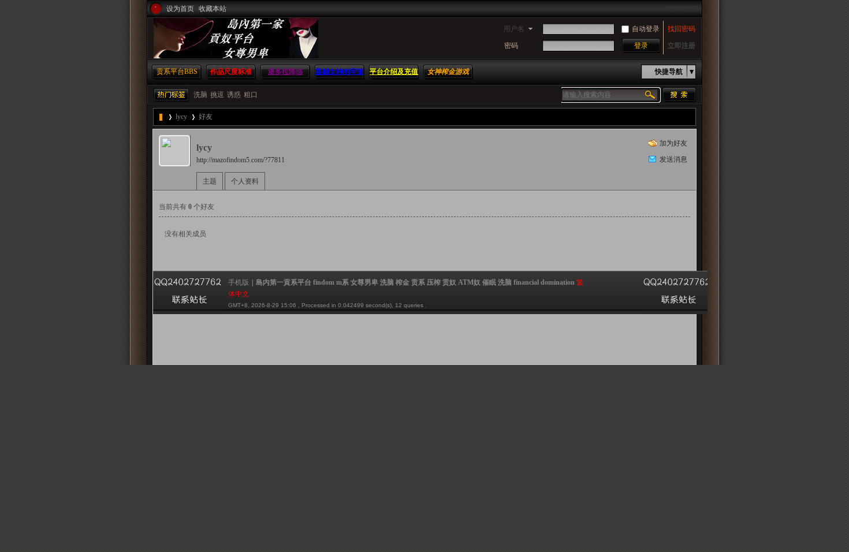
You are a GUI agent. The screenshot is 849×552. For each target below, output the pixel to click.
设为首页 (180, 9)
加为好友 (673, 143)
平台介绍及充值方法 (394, 78)
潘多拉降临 (285, 72)
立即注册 (681, 46)
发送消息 (673, 159)
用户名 (514, 29)
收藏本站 (212, 9)
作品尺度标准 (231, 72)
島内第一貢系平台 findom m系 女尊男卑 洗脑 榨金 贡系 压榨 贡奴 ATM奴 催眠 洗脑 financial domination (161, 117)
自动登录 (646, 29)
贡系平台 (177, 72)
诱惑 (234, 95)
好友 (206, 117)
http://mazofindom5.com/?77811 (240, 160)
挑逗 (217, 95)
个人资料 (245, 181)
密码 (511, 46)
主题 (210, 181)
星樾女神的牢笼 (339, 72)
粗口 (251, 95)
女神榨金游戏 (448, 72)
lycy (181, 117)
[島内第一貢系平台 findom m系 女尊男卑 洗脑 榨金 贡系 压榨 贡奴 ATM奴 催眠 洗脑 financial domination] (236, 56)
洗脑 (200, 95)
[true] (679, 94)
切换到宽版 (682, 9)
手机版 (238, 282)
